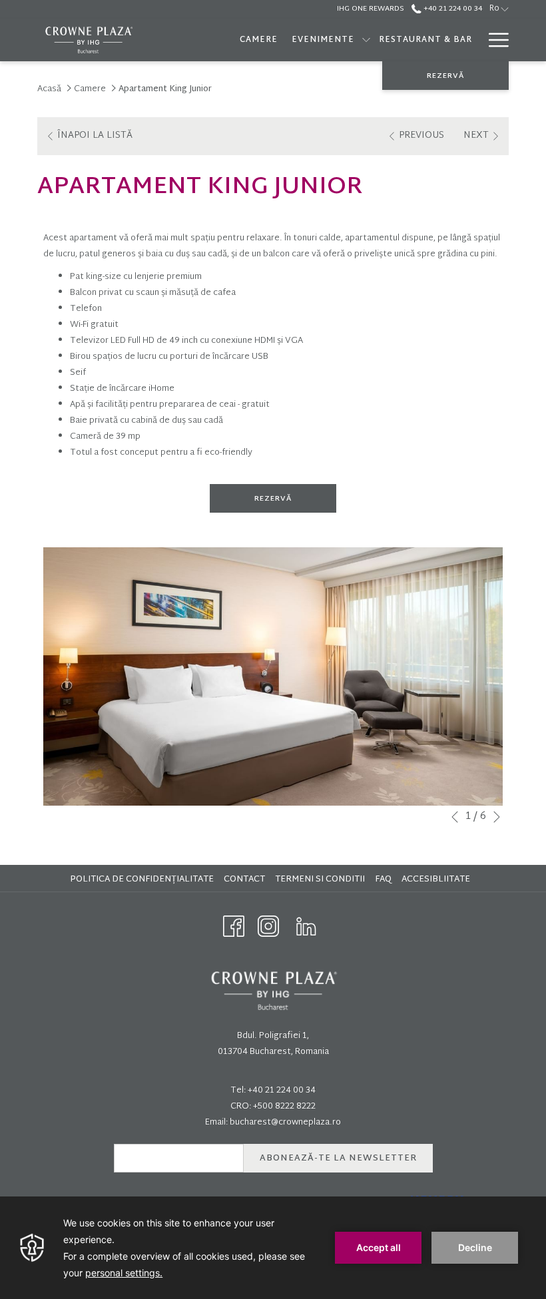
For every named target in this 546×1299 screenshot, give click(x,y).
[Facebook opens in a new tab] (233, 927)
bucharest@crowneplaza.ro (285, 1123)
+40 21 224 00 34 (451, 8)
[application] (273, 1247)
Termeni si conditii (321, 880)
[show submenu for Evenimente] (366, 40)
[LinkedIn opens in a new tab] (306, 927)
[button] (273, 676)
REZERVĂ (445, 76)
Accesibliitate (437, 880)
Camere (90, 89)
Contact (244, 880)
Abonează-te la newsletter (338, 1159)
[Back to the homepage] (88, 40)
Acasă (49, 89)
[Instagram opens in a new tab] (268, 927)
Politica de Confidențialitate (143, 880)
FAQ (385, 880)
